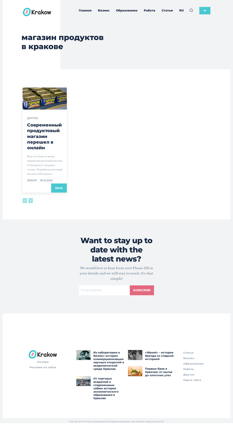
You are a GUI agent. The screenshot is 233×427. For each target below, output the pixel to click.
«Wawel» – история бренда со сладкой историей (159, 356)
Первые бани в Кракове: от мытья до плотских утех (158, 372)
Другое (32, 118)
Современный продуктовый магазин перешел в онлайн (44, 136)
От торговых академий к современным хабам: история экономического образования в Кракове (106, 388)
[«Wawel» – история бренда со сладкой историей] (135, 355)
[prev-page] (25, 200)
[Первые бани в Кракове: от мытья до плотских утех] (135, 371)
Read (59, 188)
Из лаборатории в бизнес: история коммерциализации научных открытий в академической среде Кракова (108, 361)
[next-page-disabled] (30, 200)
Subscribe (142, 290)
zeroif (32, 180)
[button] (191, 10)
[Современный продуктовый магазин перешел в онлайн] (45, 99)
